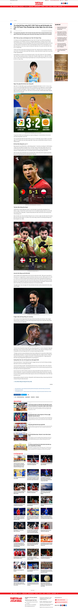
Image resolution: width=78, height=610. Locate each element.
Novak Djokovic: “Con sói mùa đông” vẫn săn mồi (18, 531)
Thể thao (26, 6)
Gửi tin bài (62, 0)
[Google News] (46, 31)
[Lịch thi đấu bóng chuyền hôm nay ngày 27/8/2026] (46, 458)
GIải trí (50, 6)
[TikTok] (67, 0)
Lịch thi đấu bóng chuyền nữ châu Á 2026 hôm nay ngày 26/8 (19, 505)
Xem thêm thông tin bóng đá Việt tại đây (23, 381)
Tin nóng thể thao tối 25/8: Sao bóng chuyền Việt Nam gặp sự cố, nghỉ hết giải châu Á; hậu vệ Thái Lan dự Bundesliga (19, 545)
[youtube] (63, 3)
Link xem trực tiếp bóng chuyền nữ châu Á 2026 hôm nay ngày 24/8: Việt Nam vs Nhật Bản (33, 544)
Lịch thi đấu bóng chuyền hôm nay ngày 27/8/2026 (46, 464)
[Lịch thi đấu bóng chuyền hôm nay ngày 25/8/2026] (33, 565)
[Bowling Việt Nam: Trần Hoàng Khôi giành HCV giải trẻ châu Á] (19, 552)
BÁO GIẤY (47, 0)
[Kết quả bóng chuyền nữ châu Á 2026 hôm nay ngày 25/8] (46, 525)
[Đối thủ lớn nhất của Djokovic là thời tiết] (19, 565)
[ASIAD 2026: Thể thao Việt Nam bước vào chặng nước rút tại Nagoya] (46, 486)
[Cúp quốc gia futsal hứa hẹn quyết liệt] (20, 427)
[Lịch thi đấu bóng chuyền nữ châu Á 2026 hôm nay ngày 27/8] (33, 458)
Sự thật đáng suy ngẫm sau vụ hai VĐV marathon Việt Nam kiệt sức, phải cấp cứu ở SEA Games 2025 (62, 39)
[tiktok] (65, 3)
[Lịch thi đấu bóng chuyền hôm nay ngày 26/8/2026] (33, 499)
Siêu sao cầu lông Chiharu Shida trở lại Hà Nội (46, 505)
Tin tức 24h (21, 6)
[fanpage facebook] (61, 3)
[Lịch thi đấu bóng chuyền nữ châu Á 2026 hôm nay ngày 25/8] (46, 552)
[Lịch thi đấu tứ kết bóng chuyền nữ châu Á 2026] (19, 472)
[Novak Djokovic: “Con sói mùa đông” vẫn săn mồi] (19, 525)
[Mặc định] (11, 32)
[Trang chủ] (11, 6)
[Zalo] (67, 3)
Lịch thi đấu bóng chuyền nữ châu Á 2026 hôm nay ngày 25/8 (46, 558)
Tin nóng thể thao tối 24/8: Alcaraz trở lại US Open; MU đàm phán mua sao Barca (33, 584)
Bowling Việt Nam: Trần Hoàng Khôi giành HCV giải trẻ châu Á (19, 558)
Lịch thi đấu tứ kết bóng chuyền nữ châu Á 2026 (19, 478)
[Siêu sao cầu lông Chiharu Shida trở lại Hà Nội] (46, 499)
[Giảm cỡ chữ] (11, 34)
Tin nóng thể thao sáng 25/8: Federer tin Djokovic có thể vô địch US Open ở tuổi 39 (33, 558)
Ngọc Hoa (32, 397)
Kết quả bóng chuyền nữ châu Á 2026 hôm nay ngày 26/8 (32, 492)
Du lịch (47, 6)
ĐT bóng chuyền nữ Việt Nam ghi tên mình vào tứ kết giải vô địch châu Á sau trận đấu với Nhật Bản (32, 531)
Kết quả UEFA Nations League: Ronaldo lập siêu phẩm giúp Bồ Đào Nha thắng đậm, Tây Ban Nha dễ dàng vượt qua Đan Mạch (32, 388)
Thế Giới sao (55, 6)
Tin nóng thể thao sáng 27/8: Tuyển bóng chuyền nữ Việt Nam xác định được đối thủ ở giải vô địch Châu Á (33, 478)
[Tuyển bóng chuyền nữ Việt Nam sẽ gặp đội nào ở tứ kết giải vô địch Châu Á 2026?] (19, 486)
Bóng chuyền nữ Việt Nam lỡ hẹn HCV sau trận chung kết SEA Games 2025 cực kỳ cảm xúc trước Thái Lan (62, 33)
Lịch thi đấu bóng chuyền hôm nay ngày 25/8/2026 (32, 571)
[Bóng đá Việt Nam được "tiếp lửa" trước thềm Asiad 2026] (20, 437)
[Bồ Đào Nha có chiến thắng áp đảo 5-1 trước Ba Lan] (33, 180)
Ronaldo (37, 397)
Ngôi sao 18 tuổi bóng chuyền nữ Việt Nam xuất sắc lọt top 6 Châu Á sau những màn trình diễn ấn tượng (46, 517)
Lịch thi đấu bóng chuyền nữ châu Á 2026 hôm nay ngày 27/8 (32, 464)
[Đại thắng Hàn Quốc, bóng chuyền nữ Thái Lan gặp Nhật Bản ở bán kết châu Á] (20, 417)
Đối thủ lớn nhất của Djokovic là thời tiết (19, 571)
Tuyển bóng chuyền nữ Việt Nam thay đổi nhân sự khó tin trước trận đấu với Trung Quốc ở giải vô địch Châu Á (40, 405)
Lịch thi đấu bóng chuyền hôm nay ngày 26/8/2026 (32, 505)
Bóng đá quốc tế (37, 6)
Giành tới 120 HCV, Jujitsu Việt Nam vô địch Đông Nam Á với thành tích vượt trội (19, 584)
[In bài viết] (11, 28)
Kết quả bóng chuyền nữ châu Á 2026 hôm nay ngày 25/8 (46, 531)
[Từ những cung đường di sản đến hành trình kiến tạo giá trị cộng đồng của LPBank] (20, 446)
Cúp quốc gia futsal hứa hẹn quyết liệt (36, 424)
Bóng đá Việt (31, 6)
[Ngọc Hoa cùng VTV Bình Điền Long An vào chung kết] (33, 112)
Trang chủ (11, 20)
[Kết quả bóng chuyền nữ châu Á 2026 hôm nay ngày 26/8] (33, 486)
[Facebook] (64, 0)
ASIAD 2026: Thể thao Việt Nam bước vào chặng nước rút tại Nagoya (46, 492)
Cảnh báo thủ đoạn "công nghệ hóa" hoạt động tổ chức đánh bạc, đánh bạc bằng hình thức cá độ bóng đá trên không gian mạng (19, 465)
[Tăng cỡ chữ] (11, 30)
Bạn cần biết (60, 6)
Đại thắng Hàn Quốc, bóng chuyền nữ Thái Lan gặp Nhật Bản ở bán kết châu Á (39, 415)
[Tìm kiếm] (11, 3)
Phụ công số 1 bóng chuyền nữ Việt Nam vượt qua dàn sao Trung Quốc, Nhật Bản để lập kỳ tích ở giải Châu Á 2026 (33, 518)
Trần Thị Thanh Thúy (20, 397)
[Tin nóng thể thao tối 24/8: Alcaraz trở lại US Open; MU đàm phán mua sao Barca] (33, 578)
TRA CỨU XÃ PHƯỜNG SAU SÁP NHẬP (54, 0)
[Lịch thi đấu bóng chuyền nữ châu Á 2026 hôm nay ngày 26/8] (19, 499)
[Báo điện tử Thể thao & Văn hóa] (39, 3)
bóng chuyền (27, 397)
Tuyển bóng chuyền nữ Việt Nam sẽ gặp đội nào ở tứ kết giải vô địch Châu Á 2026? (19, 492)
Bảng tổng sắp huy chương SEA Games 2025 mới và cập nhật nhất (62, 28)
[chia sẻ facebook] (11, 26)
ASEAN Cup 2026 (15, 6)
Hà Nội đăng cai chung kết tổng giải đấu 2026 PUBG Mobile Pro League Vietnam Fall (46, 544)
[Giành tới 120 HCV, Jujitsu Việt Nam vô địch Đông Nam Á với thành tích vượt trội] (19, 578)
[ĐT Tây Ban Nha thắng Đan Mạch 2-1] (33, 246)
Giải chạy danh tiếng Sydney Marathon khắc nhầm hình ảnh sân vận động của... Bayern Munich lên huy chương (46, 584)
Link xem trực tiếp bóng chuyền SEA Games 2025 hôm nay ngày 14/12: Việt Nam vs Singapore (61, 45)
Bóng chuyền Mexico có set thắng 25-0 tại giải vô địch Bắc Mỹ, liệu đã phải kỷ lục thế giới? (46, 571)
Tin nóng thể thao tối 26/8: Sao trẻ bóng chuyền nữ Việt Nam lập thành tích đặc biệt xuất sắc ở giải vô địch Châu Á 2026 (46, 479)
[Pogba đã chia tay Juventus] (33, 334)
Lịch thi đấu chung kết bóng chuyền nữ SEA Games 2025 (62, 50)
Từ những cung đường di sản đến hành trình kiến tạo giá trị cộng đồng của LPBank (39, 445)
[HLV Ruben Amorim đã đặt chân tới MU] (33, 301)
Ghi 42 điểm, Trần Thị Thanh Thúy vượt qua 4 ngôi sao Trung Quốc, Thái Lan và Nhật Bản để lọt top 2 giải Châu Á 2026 (19, 518)
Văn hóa (42, 6)
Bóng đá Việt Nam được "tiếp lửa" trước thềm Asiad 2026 (39, 435)
